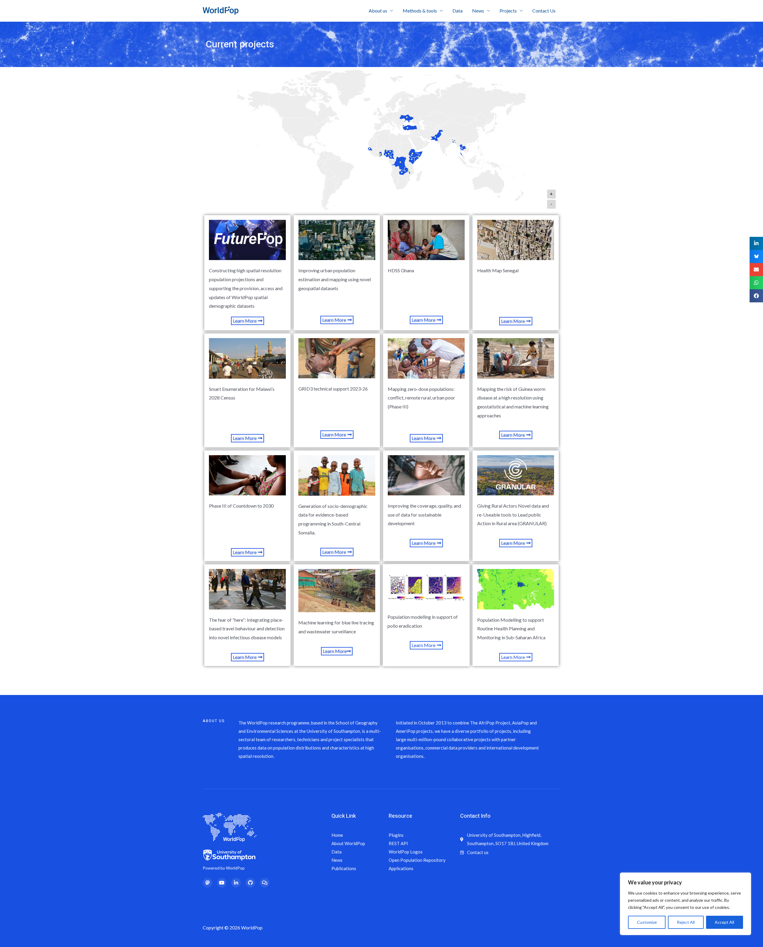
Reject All (686, 922)
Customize (647, 922)
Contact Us (544, 10)
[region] (685, 904)
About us (378, 10)
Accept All (724, 922)
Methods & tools (420, 10)
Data (457, 10)
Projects (508, 10)
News (478, 10)
